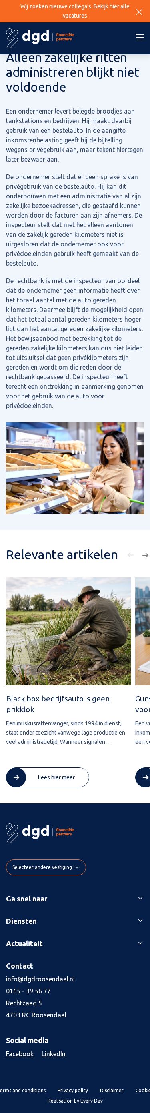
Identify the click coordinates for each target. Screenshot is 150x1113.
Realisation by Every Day (75, 1100)
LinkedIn (54, 1053)
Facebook (20, 1053)
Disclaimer (112, 1090)
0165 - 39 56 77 (28, 991)
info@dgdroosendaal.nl (40, 979)
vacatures (75, 15)
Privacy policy (73, 1090)
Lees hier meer (56, 777)
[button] (131, 555)
